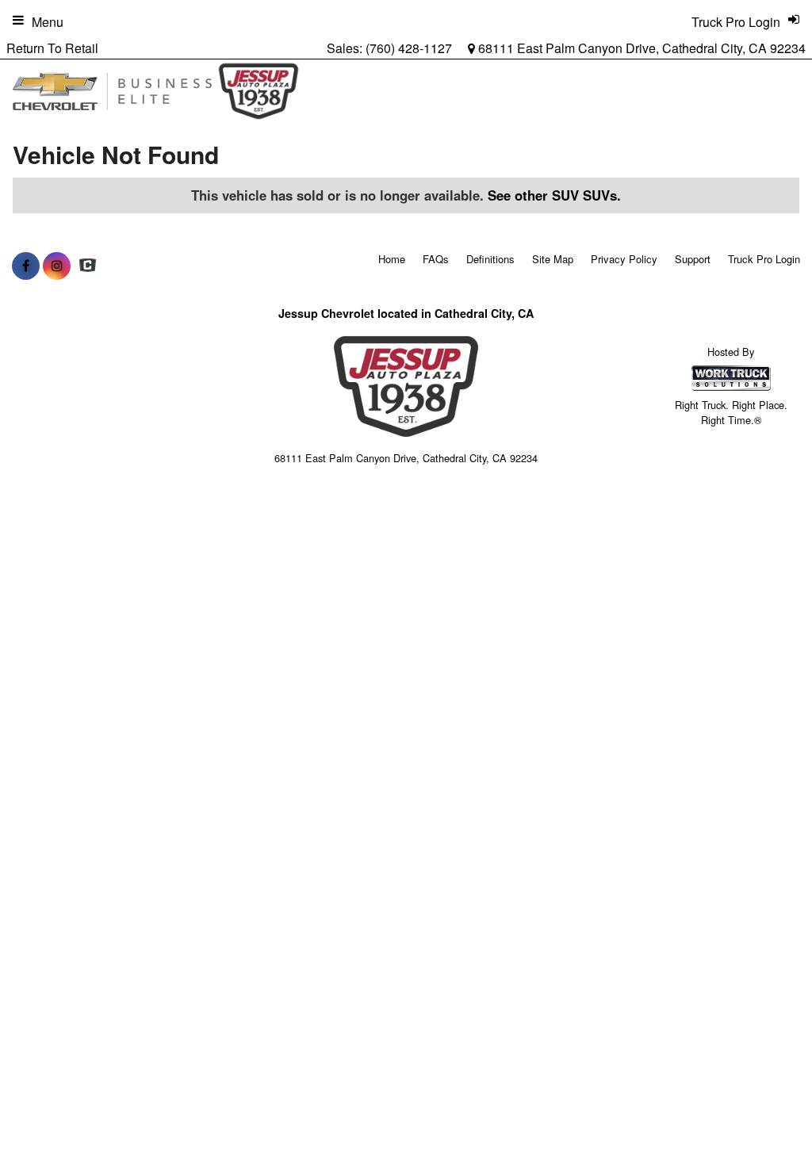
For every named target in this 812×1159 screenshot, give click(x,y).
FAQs (436, 258)
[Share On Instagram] (57, 265)
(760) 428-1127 (409, 48)
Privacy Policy (624, 258)
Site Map (552, 258)
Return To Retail (52, 48)
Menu (47, 22)
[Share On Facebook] (26, 265)
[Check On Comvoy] (88, 265)
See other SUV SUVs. (554, 195)
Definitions (490, 258)
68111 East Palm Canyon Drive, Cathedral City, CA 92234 (640, 48)
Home (391, 258)
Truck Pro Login (764, 258)
